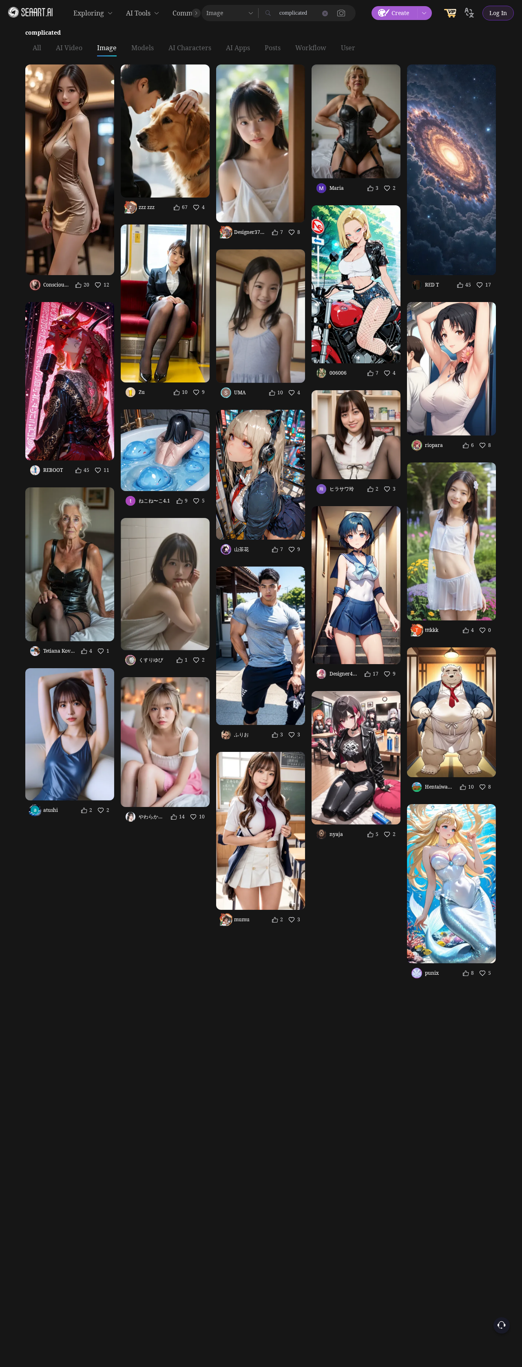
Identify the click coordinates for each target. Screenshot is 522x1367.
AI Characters (189, 48)
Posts (273, 48)
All (37, 48)
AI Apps (238, 48)
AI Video (69, 48)
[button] (341, 13)
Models (142, 48)
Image (107, 48)
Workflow (310, 48)
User (348, 48)
